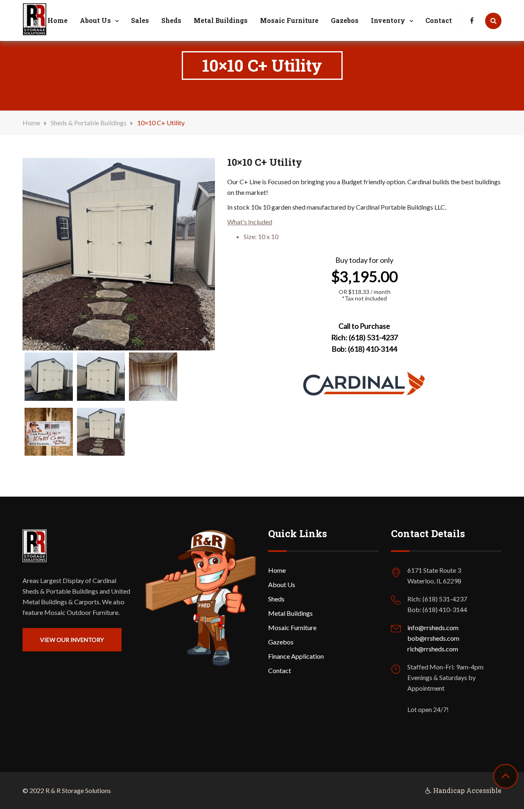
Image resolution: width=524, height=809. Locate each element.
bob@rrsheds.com (433, 638)
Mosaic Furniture (289, 20)
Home (57, 20)
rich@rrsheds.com (432, 649)
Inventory (388, 20)
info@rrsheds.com (432, 627)
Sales (140, 20)
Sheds (171, 20)
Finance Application (296, 656)
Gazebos (345, 20)
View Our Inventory (72, 639)
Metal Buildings (221, 20)
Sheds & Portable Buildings (88, 123)
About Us (95, 20)
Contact (438, 20)
